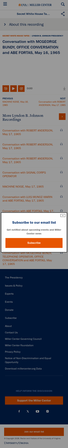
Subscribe (34, 243)
